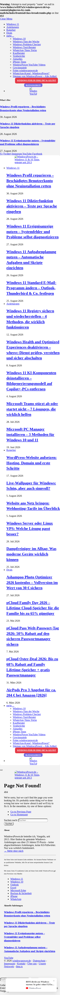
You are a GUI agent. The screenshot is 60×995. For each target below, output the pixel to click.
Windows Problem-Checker (27, 44)
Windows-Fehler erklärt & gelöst (36, 80)
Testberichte (19, 56)
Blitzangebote (33, 85)
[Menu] (1, 769)
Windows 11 (12, 24)
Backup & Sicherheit (21, 893)
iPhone (13, 896)
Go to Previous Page (20, 811)
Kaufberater (19, 53)
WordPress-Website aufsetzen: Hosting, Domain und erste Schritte (31, 462)
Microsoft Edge (18, 890)
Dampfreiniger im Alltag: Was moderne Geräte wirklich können (31, 554)
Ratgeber (11, 30)
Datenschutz (39, 960)
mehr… (10, 35)
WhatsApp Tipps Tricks (25, 50)
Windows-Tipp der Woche (26, 41)
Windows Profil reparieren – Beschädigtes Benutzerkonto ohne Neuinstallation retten (30, 180)
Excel (13, 887)
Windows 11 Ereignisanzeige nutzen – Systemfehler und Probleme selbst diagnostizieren (32, 231)
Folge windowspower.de (25, 70)
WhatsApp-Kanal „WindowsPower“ (31, 73)
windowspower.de (21, 960)
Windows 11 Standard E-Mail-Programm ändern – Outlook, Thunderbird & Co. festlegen (31, 287)
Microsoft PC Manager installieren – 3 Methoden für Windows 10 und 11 (30, 434)
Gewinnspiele (20, 67)
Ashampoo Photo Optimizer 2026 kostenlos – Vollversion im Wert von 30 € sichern (32, 582)
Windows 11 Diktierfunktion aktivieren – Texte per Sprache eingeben (31, 206)
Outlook (14, 884)
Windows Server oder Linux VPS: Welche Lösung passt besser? (29, 528)
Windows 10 (19, 38)
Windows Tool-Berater (24, 47)
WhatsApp (15, 899)
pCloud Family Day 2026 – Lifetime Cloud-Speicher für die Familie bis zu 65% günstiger (32, 608)
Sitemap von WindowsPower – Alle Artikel (35, 76)
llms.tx (19, 966)
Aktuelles (17, 59)
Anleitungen (12, 27)
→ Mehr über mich (13, 851)
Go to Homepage (19, 814)
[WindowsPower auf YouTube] (33, 91)
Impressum (9, 963)
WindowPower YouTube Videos (29, 64)
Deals (9, 33)
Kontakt (21, 963)
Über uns (32, 963)
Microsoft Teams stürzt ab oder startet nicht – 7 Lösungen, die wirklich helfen (32, 409)
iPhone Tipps (19, 61)
